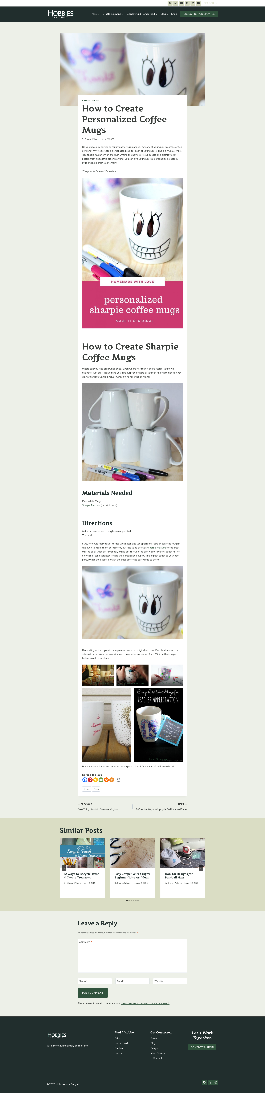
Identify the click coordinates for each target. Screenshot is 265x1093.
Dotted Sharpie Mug (158, 759)
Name (83, 981)
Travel (153, 1038)
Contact (157, 1058)
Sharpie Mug (106, 759)
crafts (87, 789)
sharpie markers (157, 547)
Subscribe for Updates (199, 13)
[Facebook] (170, 3)
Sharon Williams (92, 139)
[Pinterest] (187, 3)
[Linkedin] (192, 3)
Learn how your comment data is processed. (145, 1003)
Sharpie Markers (91, 505)
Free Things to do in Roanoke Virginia (98, 807)
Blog (152, 1043)
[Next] (201, 868)
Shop (174, 13)
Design (154, 1048)
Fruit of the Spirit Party (98, 683)
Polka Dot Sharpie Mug (167, 683)
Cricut (118, 1038)
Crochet (119, 1053)
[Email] (198, 3)
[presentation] (82, 853)
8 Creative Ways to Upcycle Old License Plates (161, 807)
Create (95, 101)
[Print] (106, 779)
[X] (210, 1082)
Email (120, 981)
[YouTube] (181, 3)
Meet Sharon (157, 1053)
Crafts (86, 101)
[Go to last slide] (64, 868)
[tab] (127, 900)
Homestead (121, 1043)
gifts (96, 789)
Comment (85, 941)
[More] (111, 779)
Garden (119, 1048)
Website (158, 981)
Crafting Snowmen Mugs (133, 683)
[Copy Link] (95, 779)
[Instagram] (175, 3)
